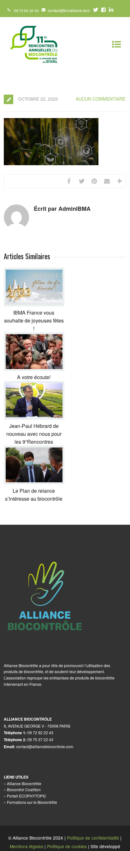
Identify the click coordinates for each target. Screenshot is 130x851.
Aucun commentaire (100, 99)
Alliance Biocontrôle (24, 783)
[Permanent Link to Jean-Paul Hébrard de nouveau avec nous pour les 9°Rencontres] (34, 417)
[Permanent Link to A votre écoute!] (34, 369)
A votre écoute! (33, 377)
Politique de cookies (67, 846)
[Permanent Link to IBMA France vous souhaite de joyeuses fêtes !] (34, 304)
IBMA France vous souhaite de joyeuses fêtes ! (34, 320)
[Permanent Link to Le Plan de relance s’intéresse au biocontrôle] (34, 482)
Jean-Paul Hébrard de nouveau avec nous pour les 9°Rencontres (34, 433)
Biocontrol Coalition (24, 789)
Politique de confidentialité (93, 838)
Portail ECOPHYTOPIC (26, 795)
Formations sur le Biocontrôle (32, 802)
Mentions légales (26, 846)
